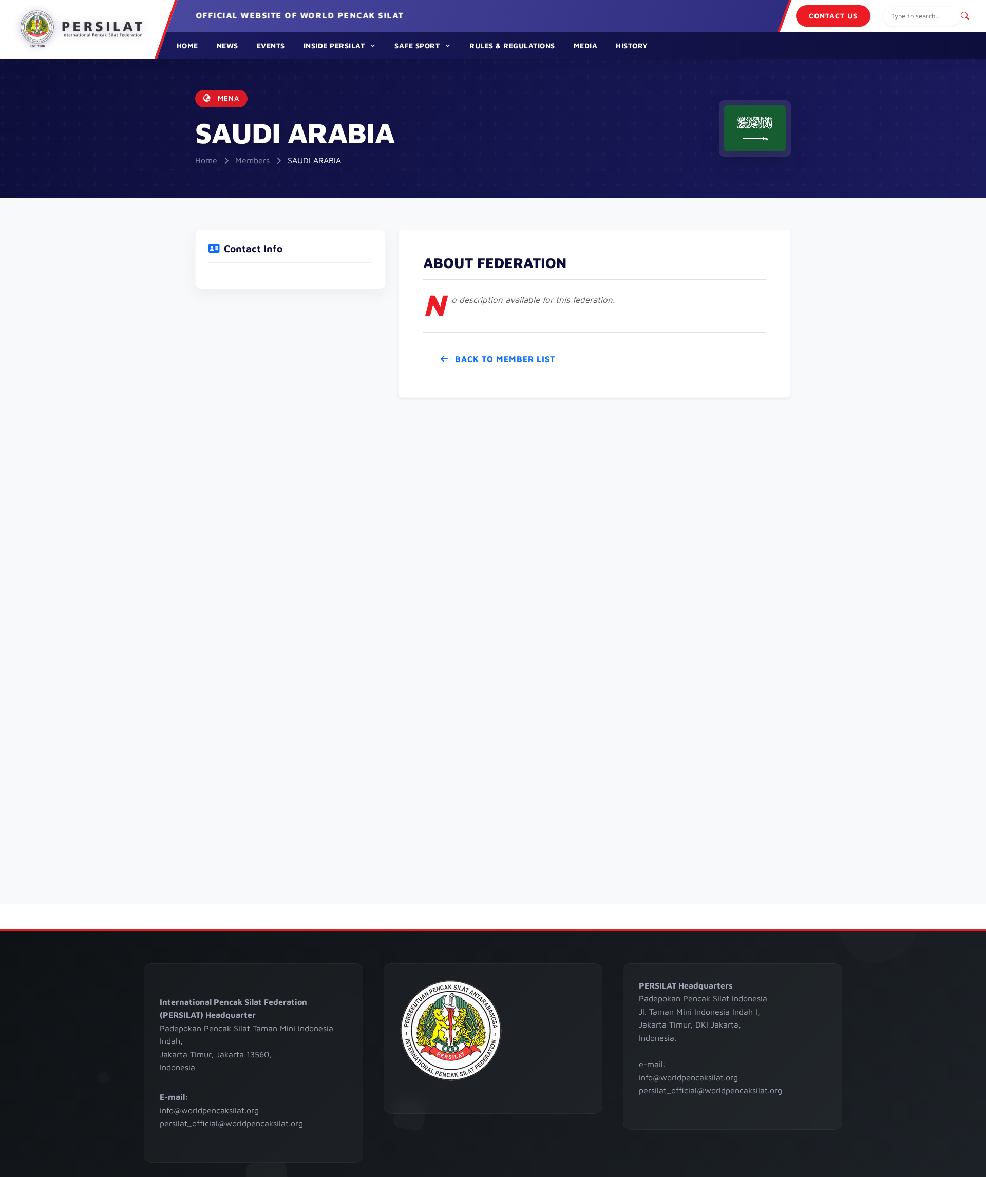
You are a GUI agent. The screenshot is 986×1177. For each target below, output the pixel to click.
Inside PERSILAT (334, 45)
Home (187, 45)
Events (271, 45)
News (227, 45)
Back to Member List (503, 359)
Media (586, 45)
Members (252, 160)
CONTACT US (833, 15)
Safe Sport (417, 45)
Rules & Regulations (512, 45)
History (632, 45)
